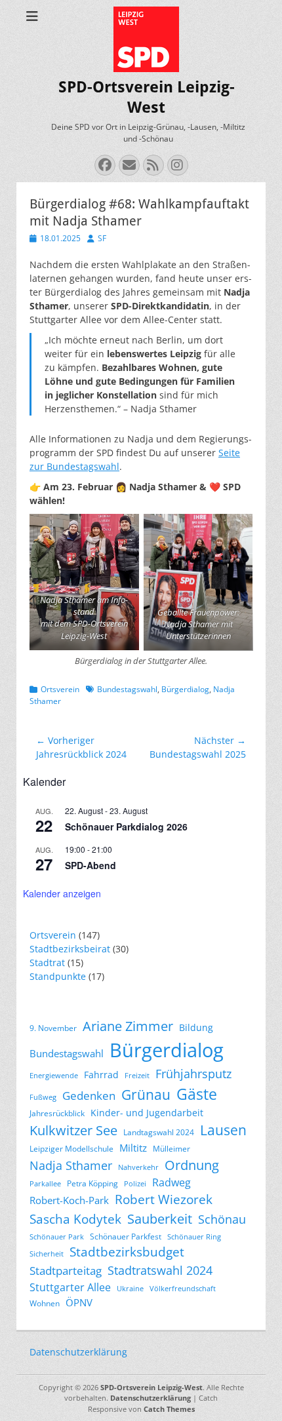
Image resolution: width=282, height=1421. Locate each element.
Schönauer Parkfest (125, 1236)
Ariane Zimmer (128, 1026)
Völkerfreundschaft (183, 1288)
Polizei (135, 1183)
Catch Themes (169, 1409)
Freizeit (137, 1075)
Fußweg (43, 1097)
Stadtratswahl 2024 (160, 1270)
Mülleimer (171, 1148)
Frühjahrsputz (193, 1073)
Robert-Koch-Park (69, 1200)
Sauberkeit (159, 1219)
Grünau (146, 1094)
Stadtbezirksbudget (127, 1251)
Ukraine (130, 1288)
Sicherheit (47, 1253)
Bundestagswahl (127, 689)
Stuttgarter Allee (70, 1287)
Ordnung (192, 1165)
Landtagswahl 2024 (158, 1132)
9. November (53, 1028)
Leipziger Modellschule (71, 1148)
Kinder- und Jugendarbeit (147, 1112)
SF (102, 238)
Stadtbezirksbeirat (70, 949)
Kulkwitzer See (73, 1130)
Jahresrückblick (57, 1113)
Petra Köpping (92, 1183)
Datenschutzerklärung (78, 1352)
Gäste (196, 1093)
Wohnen (45, 1303)
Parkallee (45, 1183)
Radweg (171, 1182)
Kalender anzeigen (62, 893)
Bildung (196, 1027)
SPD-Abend (90, 865)
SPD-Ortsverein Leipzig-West (151, 1387)
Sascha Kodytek (75, 1219)
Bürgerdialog (185, 689)
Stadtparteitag (66, 1270)
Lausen (223, 1130)
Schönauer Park (57, 1236)
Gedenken (88, 1095)
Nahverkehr (138, 1167)
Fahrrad (101, 1074)
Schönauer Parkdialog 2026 (126, 826)
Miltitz (133, 1147)
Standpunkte (58, 976)
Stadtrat (47, 962)
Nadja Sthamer (71, 1165)
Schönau (222, 1219)
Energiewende (54, 1075)
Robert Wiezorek (163, 1199)
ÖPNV (79, 1302)
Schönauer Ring (194, 1236)
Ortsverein (60, 689)
